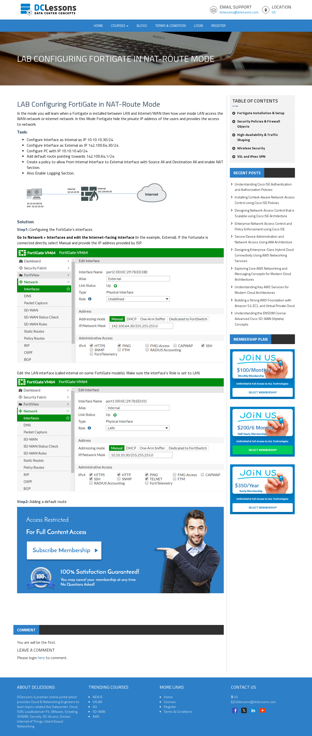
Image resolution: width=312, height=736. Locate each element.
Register (218, 25)
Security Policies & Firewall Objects (258, 124)
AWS (96, 716)
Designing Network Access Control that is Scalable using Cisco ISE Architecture (264, 213)
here (41, 658)
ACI (95, 706)
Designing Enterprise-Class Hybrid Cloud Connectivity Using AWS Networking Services (264, 255)
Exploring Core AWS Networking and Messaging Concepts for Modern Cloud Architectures (263, 274)
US (274, 12)
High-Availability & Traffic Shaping (257, 137)
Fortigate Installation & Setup (260, 112)
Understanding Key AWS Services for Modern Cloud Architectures (262, 289)
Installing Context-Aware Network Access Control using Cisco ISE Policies (265, 199)
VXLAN (97, 701)
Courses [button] (118, 25)
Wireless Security (251, 148)
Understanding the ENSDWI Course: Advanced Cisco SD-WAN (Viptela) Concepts (260, 318)
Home (98, 25)
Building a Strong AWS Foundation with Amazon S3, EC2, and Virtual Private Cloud (265, 302)
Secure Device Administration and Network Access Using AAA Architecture (263, 239)
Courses (170, 701)
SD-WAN (99, 711)
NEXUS (98, 696)
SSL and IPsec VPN (251, 156)
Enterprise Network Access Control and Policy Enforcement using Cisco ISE (263, 226)
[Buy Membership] (120, 552)
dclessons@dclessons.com (239, 12)
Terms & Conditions (178, 711)
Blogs (142, 25)
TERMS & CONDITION (170, 25)
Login (198, 25)
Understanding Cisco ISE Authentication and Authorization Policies (263, 187)
